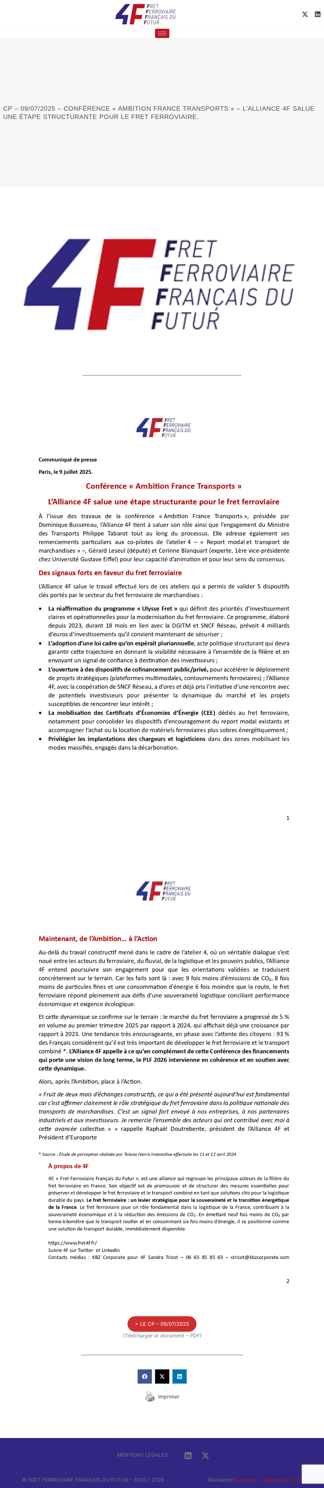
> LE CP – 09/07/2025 (162, 1324)
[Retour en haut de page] (308, 1446)
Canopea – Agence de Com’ (268, 1480)
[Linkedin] (317, 14)
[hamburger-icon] (162, 33)
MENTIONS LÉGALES (142, 1455)
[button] (145, 1376)
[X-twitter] (305, 14)
